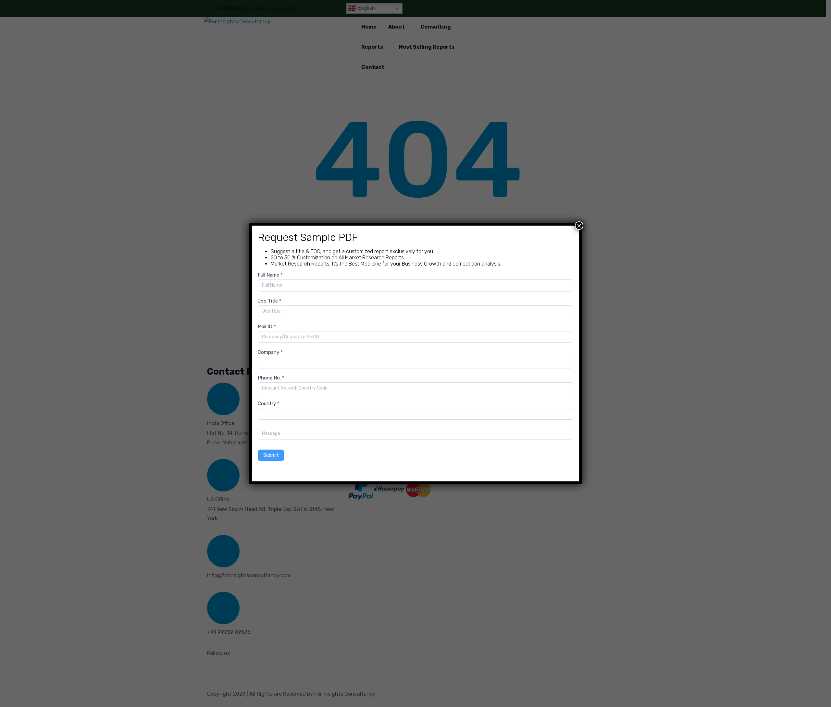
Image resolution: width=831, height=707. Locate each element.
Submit (271, 455)
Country (268, 403)
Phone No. (271, 378)
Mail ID (267, 326)
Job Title (269, 301)
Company (270, 352)
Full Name (270, 275)
